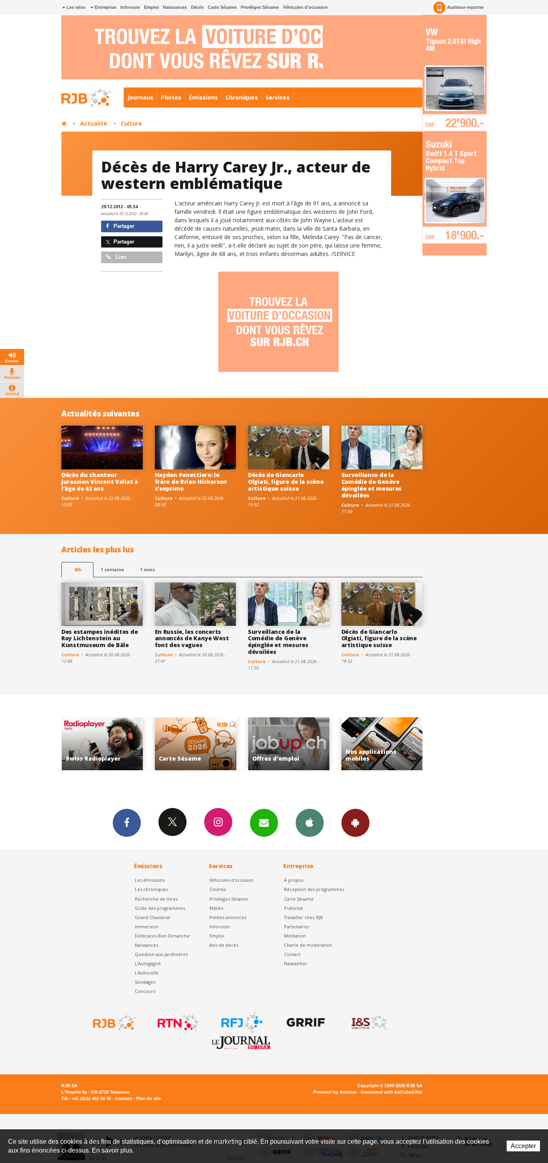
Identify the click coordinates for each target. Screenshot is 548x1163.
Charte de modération (308, 945)
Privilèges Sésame (260, 7)
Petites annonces (227, 917)
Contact (292, 954)
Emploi (151, 7)
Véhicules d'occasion (305, 7)
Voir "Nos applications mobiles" (299, 744)
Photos (171, 97)
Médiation (295, 935)
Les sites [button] (75, 7)
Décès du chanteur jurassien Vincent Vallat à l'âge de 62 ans (99, 481)
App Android (355, 823)
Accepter (523, 1146)
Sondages (145, 981)
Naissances (175, 7)
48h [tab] (77, 569)
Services (278, 97)
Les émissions (149, 880)
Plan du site (148, 1098)
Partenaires (296, 926)
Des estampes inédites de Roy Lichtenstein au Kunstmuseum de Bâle (99, 638)
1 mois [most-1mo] (147, 569)
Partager (123, 226)
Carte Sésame (222, 7)
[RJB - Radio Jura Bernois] (113, 1023)
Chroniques (241, 97)
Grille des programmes (160, 908)
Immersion (146, 926)
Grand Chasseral (152, 917)
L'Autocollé (146, 972)
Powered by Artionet (335, 1092)
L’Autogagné (148, 963)
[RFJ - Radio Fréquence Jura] (241, 1023)
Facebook (127, 823)
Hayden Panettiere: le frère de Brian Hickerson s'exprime (191, 481)
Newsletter (295, 963)
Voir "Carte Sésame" (113, 744)
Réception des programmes (314, 889)
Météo (216, 908)
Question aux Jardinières (161, 954)
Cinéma (217, 889)
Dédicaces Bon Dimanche (162, 935)
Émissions (203, 97)
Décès (197, 7)
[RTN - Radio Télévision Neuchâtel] (177, 1023)
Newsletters (264, 823)
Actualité (93, 123)
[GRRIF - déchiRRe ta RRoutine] (305, 1023)
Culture (131, 123)
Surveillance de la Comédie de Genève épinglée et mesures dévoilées (371, 485)
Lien (120, 257)
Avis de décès (223, 945)
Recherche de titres (156, 898)
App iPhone (310, 823)
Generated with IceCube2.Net (391, 1092)
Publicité (293, 908)
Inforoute (130, 7)
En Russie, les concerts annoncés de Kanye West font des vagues (192, 638)
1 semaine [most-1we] (112, 569)
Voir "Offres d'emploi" (206, 744)
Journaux (140, 97)
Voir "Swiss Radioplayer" (392, 744)
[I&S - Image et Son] (368, 1023)
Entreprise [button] (104, 7)
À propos (293, 880)
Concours (145, 991)
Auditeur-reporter (465, 7)
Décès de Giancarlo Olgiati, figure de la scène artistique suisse (285, 481)
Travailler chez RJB (303, 917)
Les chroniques (151, 889)
